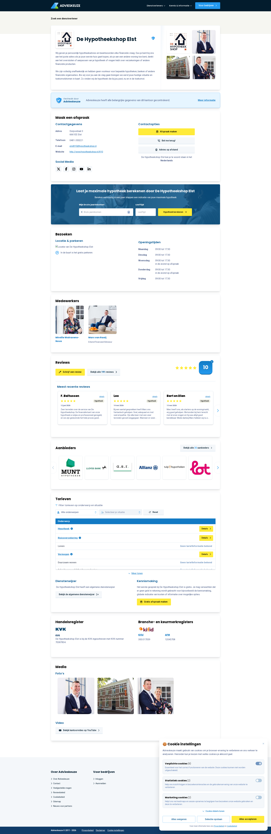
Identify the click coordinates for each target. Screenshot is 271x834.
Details (205, 529)
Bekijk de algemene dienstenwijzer (77, 594)
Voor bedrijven (206, 5)
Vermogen (63, 554)
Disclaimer (100, 830)
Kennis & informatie (179, 5)
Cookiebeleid (59, 797)
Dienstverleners (155, 5)
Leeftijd (140, 204)
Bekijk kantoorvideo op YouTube (79, 730)
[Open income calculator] (128, 212)
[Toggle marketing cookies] (259, 780)
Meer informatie (207, 100)
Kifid (140, 635)
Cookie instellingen (115, 830)
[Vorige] (51, 467)
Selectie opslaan (213, 819)
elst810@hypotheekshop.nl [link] (83, 146)
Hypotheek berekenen (173, 212)
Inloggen (99, 779)
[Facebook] (66, 169)
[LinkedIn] (89, 169)
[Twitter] (58, 169)
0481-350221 (76, 140)
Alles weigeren (179, 819)
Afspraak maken (168, 131)
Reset (155, 512)
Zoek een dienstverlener (64, 18)
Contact (56, 783)
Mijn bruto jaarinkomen (91, 204)
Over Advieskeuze (61, 779)
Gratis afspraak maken (156, 601)
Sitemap (57, 801)
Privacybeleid (88, 830)
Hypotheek (63, 528)
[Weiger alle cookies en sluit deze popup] (263, 744)
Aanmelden (101, 783)
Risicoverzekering (68, 538)
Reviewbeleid (59, 792)
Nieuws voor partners (62, 806)
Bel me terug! (168, 140)
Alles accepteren (248, 819)
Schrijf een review (72, 372)
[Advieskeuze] (65, 6)
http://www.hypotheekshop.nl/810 (86, 151)
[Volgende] (220, 410)
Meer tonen (137, 573)
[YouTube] (81, 169)
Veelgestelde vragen (62, 788)
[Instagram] (74, 169)
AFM (167, 635)
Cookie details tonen (215, 811)
